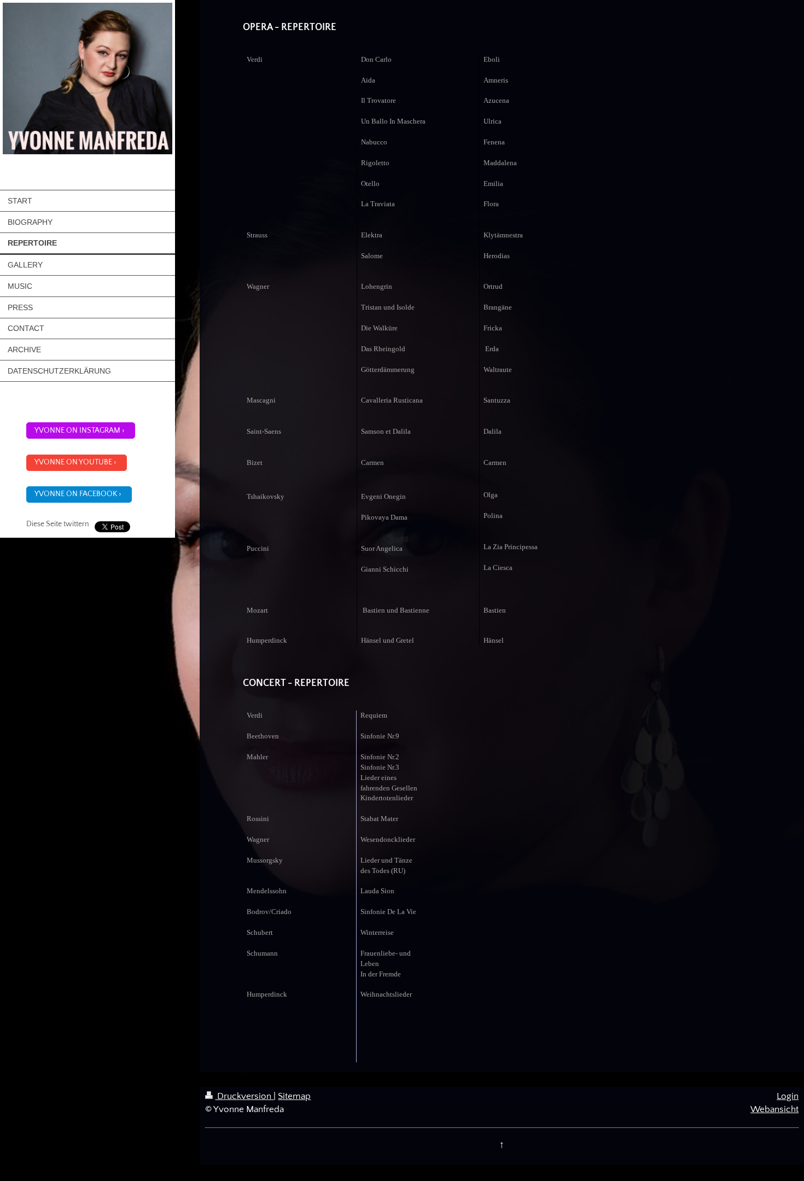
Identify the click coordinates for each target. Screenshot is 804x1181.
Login (788, 1096)
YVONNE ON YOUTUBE (73, 462)
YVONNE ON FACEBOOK (75, 494)
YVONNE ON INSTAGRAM (77, 430)
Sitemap (294, 1096)
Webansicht (774, 1109)
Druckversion (244, 1096)
